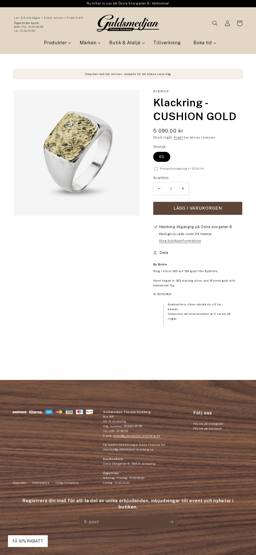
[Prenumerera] (171, 521)
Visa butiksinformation (180, 240)
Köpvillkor (19, 482)
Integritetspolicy (67, 482)
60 (161, 156)
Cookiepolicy (41, 482)
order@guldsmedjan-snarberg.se (137, 435)
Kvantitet (161, 178)
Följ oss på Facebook (207, 428)
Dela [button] (164, 252)
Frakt (178, 137)
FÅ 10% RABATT (27, 541)
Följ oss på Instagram (208, 423)
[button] (215, 23)
